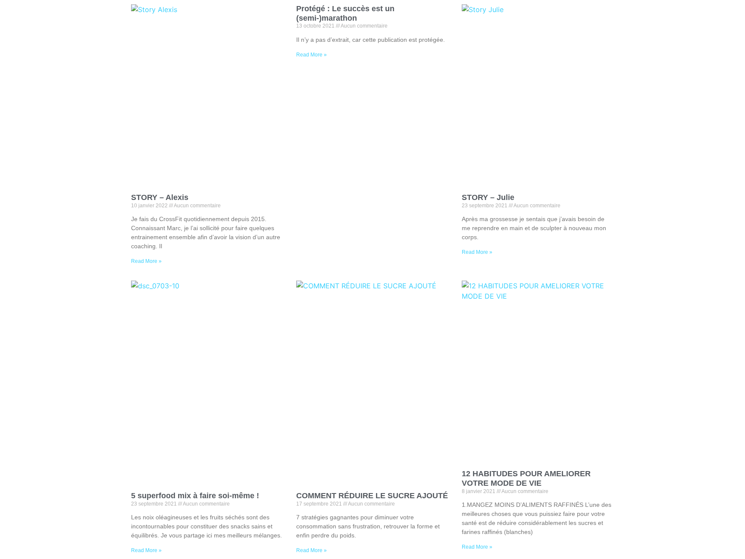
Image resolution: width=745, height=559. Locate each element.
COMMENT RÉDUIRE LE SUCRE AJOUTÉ (372, 495)
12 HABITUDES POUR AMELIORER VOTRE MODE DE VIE (526, 478)
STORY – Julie (488, 197)
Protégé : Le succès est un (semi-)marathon (345, 13)
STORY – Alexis (159, 197)
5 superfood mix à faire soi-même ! (195, 495)
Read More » (146, 261)
